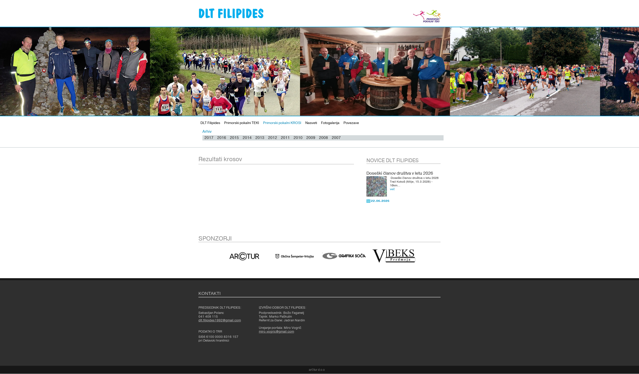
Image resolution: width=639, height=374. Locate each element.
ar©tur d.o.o (317, 370)
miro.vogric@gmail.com (276, 331)
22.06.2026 (380, 201)
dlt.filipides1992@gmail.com (219, 320)
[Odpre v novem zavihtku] (244, 256)
